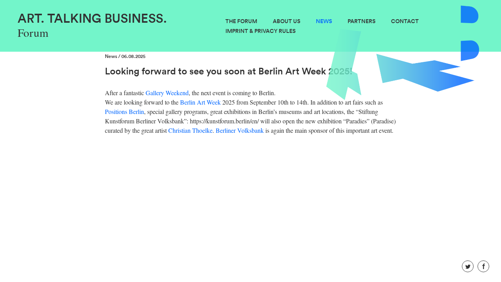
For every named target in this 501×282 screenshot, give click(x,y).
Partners (361, 21)
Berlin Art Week (200, 102)
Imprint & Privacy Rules (260, 31)
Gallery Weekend (167, 93)
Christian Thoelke (190, 130)
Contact (405, 21)
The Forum (241, 21)
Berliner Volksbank (240, 130)
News (324, 21)
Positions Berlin (124, 111)
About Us (286, 21)
